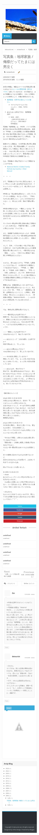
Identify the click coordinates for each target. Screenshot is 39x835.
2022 (7, 771)
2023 (7, 768)
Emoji (9, 708)
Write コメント (29, 583)
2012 (7, 781)
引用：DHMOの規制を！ (27, 576)
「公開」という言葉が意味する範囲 (11, 575)
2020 (7, 773)
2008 (7, 788)
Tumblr (20, 517)
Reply (6, 647)
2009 (7, 786)
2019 (7, 776)
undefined (7, 535)
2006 (7, 793)
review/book (10, 72)
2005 (7, 796)
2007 (7, 791)
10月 (9, 805)
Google (20, 514)
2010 (7, 783)
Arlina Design (17, 830)
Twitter (20, 506)
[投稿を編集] (19, 72)
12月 (9, 798)
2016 (7, 778)
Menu (7, 36)
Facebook (20, 510)
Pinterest (20, 521)
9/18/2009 (27, 594)
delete (33, 594)
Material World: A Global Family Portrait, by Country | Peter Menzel (18, 169)
